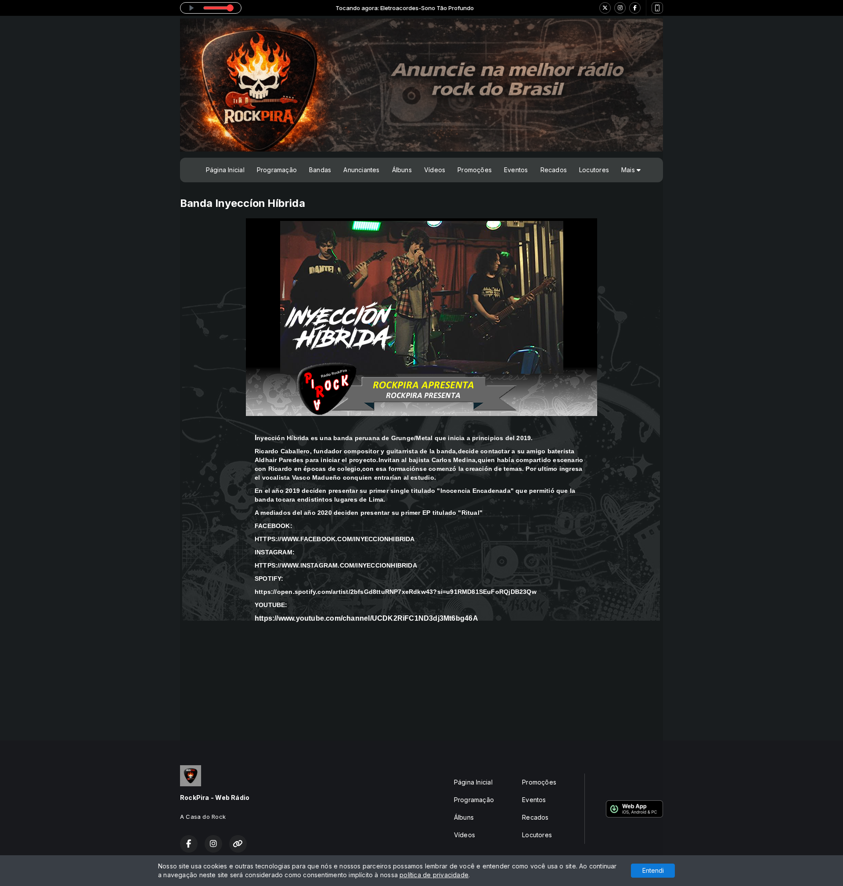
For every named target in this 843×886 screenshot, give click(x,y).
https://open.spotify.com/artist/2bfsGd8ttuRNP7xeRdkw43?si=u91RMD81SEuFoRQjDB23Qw (396, 591)
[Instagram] (620, 8)
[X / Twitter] (605, 8)
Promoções (475, 170)
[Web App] (657, 8)
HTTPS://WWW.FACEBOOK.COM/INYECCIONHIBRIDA (335, 538)
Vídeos (434, 170)
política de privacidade (434, 875)
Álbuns (402, 170)
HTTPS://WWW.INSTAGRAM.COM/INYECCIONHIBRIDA (336, 565)
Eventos (516, 170)
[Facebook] (635, 8)
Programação (277, 170)
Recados (553, 170)
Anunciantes (361, 170)
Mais (629, 170)
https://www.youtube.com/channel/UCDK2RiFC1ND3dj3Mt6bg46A (366, 618)
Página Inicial (225, 170)
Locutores (594, 170)
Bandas (320, 170)
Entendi (653, 870)
